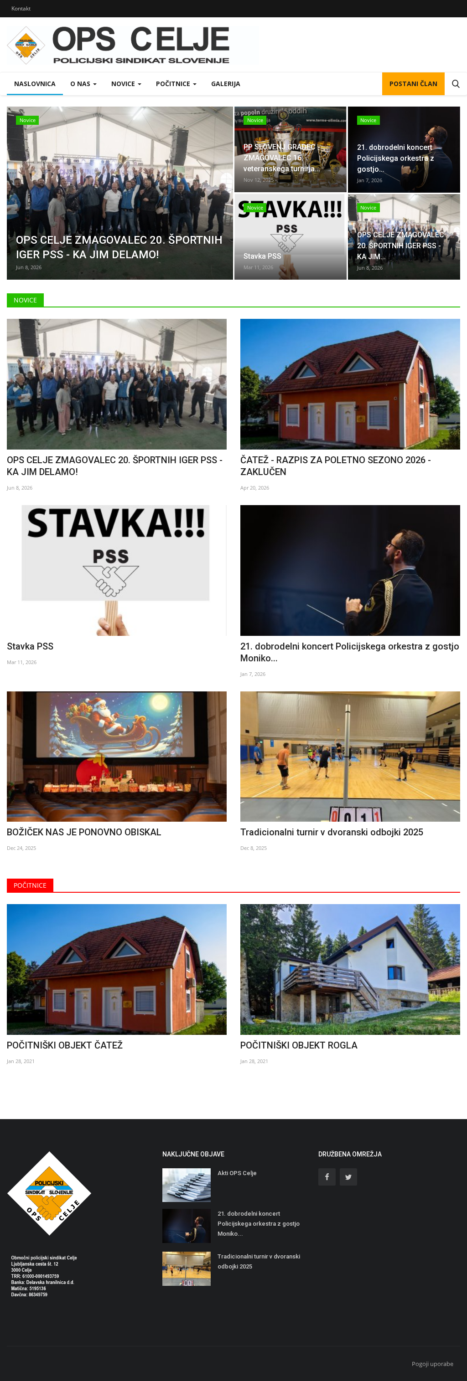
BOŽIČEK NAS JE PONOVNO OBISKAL (84, 832)
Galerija (225, 83)
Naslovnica (35, 83)
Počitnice (30, 885)
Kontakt (21, 8)
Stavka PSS (30, 646)
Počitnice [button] (174, 83)
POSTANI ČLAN (413, 83)
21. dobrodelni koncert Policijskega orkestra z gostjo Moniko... (349, 652)
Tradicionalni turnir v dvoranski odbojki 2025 (331, 832)
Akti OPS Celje (237, 1173)
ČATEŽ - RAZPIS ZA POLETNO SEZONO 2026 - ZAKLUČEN (335, 466)
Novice (25, 300)
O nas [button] (81, 83)
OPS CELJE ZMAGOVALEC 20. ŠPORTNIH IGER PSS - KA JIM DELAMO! (115, 466)
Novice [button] (124, 83)
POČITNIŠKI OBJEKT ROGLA (299, 1045)
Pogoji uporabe (432, 1364)
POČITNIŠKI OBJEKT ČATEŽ (65, 1045)
